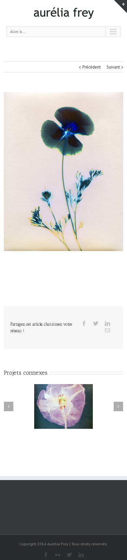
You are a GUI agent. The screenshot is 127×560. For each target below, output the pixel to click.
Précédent (91, 67)
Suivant (113, 67)
